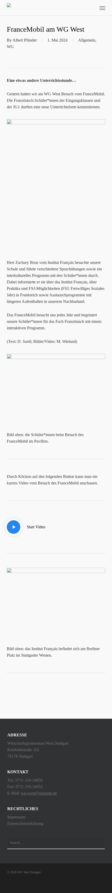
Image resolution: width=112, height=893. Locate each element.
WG (10, 46)
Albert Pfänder (25, 40)
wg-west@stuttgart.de (39, 793)
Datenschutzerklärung (25, 823)
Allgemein (86, 40)
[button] (102, 7)
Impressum (16, 817)
